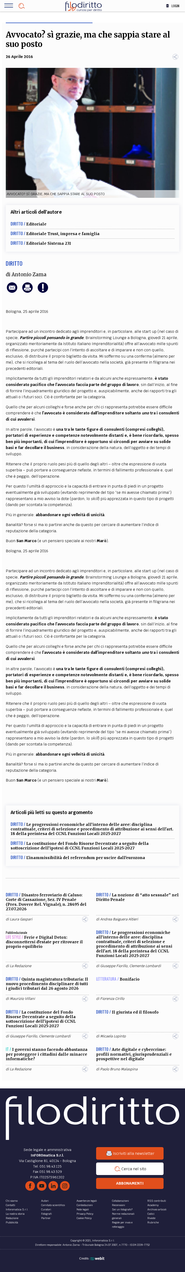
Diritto (14, 263)
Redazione (12, 1218)
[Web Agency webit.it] (97, 1258)
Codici (150, 1213)
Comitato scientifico (53, 1205)
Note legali (83, 1209)
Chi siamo (12, 1200)
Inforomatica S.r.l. (17, 1209)
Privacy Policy (85, 1213)
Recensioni (118, 1205)
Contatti (10, 1205)
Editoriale (36, 224)
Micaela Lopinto (113, 1036)
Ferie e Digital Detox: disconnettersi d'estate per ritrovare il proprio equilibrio (44, 942)
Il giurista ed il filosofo (135, 1012)
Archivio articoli (156, 1209)
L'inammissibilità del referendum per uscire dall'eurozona (85, 857)
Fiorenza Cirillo (112, 998)
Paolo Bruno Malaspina (119, 1069)
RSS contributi (156, 1200)
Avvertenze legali (87, 1200)
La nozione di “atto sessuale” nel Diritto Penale (137, 897)
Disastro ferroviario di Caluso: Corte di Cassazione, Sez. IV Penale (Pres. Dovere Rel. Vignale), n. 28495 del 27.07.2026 (46, 902)
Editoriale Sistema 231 (48, 243)
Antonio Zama (29, 274)
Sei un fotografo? (122, 1209)
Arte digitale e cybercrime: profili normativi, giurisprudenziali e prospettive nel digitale (134, 1054)
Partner (46, 1218)
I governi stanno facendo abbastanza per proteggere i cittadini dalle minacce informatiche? (46, 1054)
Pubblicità (12, 1222)
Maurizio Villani (22, 998)
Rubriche (153, 1222)
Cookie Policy (84, 1218)
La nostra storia (15, 1213)
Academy (153, 1205)
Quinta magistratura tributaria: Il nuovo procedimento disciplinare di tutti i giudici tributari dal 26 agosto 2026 (47, 984)
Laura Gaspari (21, 919)
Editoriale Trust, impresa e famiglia (62, 233)
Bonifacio (129, 979)
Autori (45, 1200)
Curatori (46, 1209)
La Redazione (20, 966)
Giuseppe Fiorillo (113, 966)
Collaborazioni (120, 1200)
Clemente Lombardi (145, 966)
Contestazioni (85, 1205)
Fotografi (46, 1213)
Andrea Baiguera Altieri (119, 919)
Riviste (151, 1218)
